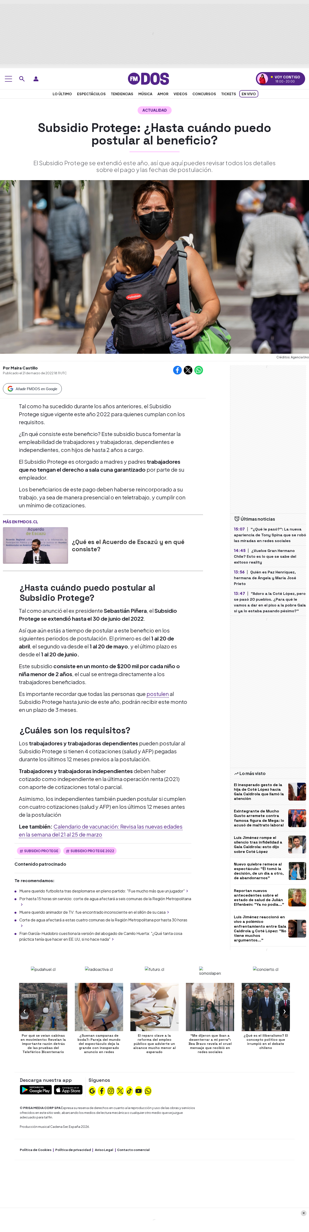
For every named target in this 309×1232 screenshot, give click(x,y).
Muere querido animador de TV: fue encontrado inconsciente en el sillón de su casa (92, 912)
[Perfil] (36, 79)
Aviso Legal (104, 1150)
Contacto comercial (133, 1150)
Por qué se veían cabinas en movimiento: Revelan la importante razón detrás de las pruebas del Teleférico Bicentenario (43, 1043)
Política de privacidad (73, 1150)
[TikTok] (129, 1090)
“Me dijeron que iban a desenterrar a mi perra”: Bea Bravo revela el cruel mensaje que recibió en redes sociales (210, 1043)
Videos (180, 94)
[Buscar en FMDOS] (22, 79)
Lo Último (62, 94)
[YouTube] (138, 1090)
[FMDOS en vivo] (262, 78)
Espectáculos (91, 94)
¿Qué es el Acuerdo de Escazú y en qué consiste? (128, 545)
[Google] (92, 1090)
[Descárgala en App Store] (68, 1089)
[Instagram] (110, 1090)
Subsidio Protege (41, 851)
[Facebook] (101, 1090)
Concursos (204, 94)
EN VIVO (249, 94)
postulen (158, 693)
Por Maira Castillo (20, 367)
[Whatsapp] (148, 1090)
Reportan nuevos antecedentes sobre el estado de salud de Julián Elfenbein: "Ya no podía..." (259, 897)
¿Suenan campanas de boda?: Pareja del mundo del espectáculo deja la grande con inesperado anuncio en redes (98, 1043)
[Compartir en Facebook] (177, 370)
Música (145, 94)
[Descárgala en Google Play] (36, 1089)
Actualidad (154, 110)
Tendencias (122, 94)
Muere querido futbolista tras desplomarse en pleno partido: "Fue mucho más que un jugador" (102, 890)
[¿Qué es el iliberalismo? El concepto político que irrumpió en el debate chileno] (266, 1007)
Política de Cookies (35, 1150)
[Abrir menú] (8, 78)
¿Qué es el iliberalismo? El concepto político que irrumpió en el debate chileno (266, 1041)
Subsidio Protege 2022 (92, 851)
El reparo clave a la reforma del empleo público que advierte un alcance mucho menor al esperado (154, 1043)
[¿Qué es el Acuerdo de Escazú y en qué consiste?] (35, 545)
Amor (163, 94)
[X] (120, 1090)
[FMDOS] (148, 78)
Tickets (228, 94)
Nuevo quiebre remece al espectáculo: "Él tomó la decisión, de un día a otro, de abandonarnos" (259, 871)
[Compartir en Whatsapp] (198, 370)
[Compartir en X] (188, 370)
